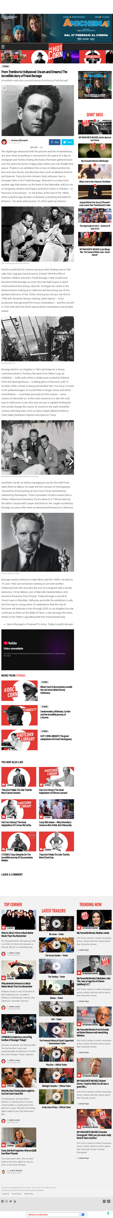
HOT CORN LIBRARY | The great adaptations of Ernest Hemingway (56, 737)
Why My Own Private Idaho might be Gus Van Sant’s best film (17, 1092)
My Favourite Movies (90, 928)
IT (104, 1201)
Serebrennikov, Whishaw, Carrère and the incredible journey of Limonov (55, 714)
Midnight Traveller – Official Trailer (56, 1086)
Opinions (10, 979)
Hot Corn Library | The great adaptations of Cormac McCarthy (16, 824)
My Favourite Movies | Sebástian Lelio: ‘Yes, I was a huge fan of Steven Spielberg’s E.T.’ (94, 981)
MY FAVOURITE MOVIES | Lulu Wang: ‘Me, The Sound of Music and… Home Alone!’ (95, 252)
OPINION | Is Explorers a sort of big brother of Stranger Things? (16, 1038)
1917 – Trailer (56, 1019)
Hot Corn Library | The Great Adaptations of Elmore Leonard (53, 791)
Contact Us (5, 1194)
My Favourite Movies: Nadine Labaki (93, 933)
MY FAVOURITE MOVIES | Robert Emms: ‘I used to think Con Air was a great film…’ (93, 1083)
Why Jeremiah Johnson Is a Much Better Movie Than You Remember (16, 985)
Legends (10, 785)
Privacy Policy (16, 1194)
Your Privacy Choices (64, 1214)
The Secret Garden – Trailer (56, 955)
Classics (10, 928)
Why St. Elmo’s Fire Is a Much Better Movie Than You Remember (17, 934)
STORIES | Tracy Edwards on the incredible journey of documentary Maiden (17, 857)
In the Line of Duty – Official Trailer (56, 1107)
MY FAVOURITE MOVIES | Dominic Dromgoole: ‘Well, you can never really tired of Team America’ (94, 1135)
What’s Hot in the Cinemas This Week (94, 182)
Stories (20, 675)
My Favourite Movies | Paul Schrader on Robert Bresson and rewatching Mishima (93, 1032)
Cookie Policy (28, 1194)
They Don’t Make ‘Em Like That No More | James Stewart (16, 791)
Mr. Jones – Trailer (56, 934)
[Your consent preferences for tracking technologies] (108, 1213)
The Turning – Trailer (56, 977)
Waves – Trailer (56, 998)
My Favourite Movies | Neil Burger (95, 161)
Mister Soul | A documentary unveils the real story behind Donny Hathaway (56, 690)
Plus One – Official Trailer (56, 1065)
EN (109, 1201)
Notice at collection (38, 1214)
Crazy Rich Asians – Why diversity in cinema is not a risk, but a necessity (55, 824)
